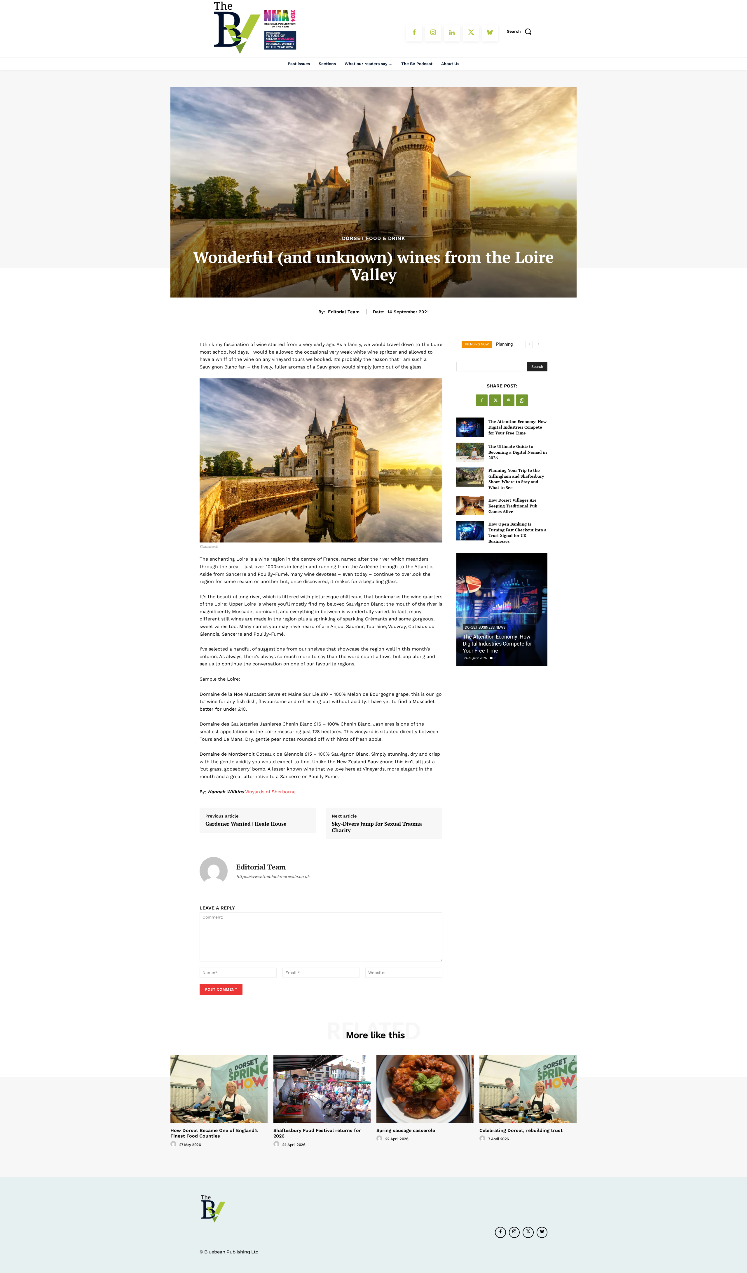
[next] (538, 344)
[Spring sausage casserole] (425, 1089)
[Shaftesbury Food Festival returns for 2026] (322, 1089)
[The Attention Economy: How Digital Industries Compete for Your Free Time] (470, 427)
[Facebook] (414, 33)
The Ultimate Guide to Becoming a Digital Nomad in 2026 (517, 452)
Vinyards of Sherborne (270, 791)
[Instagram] (433, 33)
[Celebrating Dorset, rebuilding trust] (528, 1089)
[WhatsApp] (522, 400)
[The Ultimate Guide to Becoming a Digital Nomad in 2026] (470, 452)
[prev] (529, 344)
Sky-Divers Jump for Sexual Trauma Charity (377, 827)
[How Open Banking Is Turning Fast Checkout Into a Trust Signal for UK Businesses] (470, 530)
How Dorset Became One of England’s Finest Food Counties (214, 1133)
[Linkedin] (452, 33)
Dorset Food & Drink (373, 238)
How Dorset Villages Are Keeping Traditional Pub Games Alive (512, 505)
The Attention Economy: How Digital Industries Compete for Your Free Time (517, 427)
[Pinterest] (508, 400)
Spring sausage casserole (405, 1130)
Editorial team (343, 311)
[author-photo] (174, 1144)
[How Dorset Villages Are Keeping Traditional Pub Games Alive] (470, 505)
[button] (521, 31)
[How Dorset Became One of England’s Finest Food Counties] (219, 1089)
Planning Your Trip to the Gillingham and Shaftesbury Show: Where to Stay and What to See (516, 478)
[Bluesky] (490, 33)
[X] (471, 33)
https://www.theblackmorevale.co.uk (273, 876)
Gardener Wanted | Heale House (246, 824)
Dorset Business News (485, 627)
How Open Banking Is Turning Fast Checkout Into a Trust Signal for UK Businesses (517, 532)
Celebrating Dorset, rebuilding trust (521, 1130)
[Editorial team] (214, 871)
